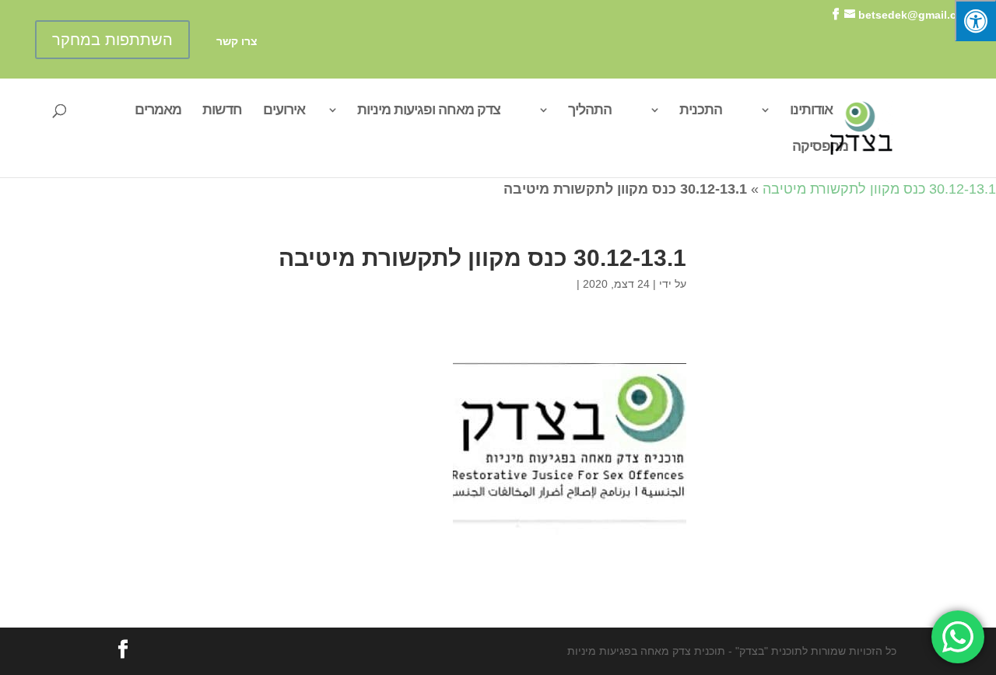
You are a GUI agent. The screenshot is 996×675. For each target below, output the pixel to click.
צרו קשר (237, 41)
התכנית (700, 110)
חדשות (222, 110)
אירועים (284, 110)
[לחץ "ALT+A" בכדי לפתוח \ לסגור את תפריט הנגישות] (975, 20)
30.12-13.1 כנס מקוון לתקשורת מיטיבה (879, 189)
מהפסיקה (820, 147)
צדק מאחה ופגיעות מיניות (428, 110)
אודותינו (811, 110)
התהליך (590, 110)
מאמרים (158, 110)
